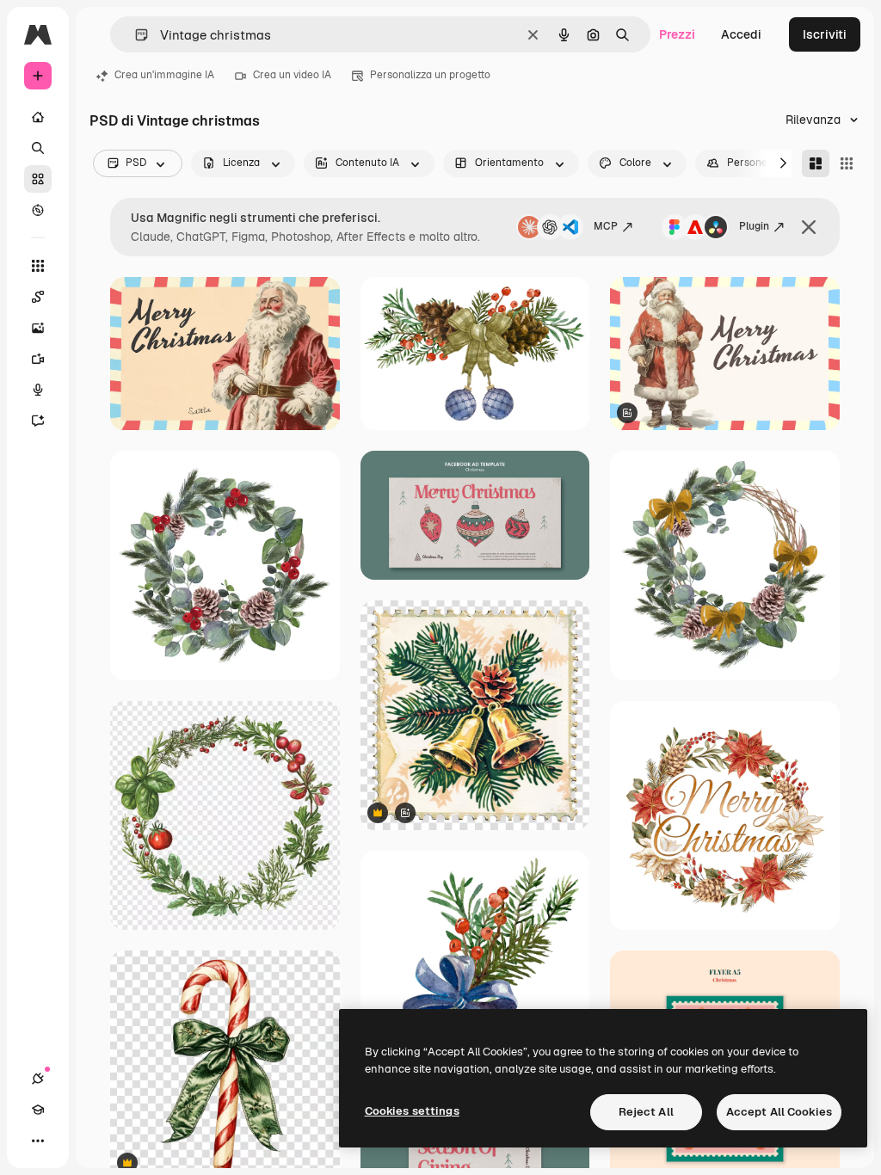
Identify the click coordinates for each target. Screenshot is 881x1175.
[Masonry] (815, 163)
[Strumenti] (38, 266)
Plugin (754, 226)
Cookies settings (412, 1111)
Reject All (646, 1111)
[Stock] (38, 179)
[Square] (846, 163)
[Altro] (38, 1140)
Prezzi (677, 34)
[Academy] (38, 1109)
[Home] (38, 117)
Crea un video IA (292, 75)
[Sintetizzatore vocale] (38, 389)
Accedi (741, 34)
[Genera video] (38, 358)
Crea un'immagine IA (164, 75)
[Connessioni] (38, 1078)
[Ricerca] (38, 148)
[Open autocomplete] (134, 34)
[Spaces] (38, 297)
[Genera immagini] (38, 327)
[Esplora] (38, 210)
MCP (606, 226)
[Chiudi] (808, 227)
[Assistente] (38, 420)
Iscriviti (825, 34)
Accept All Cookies (779, 1111)
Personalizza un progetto (430, 75)
